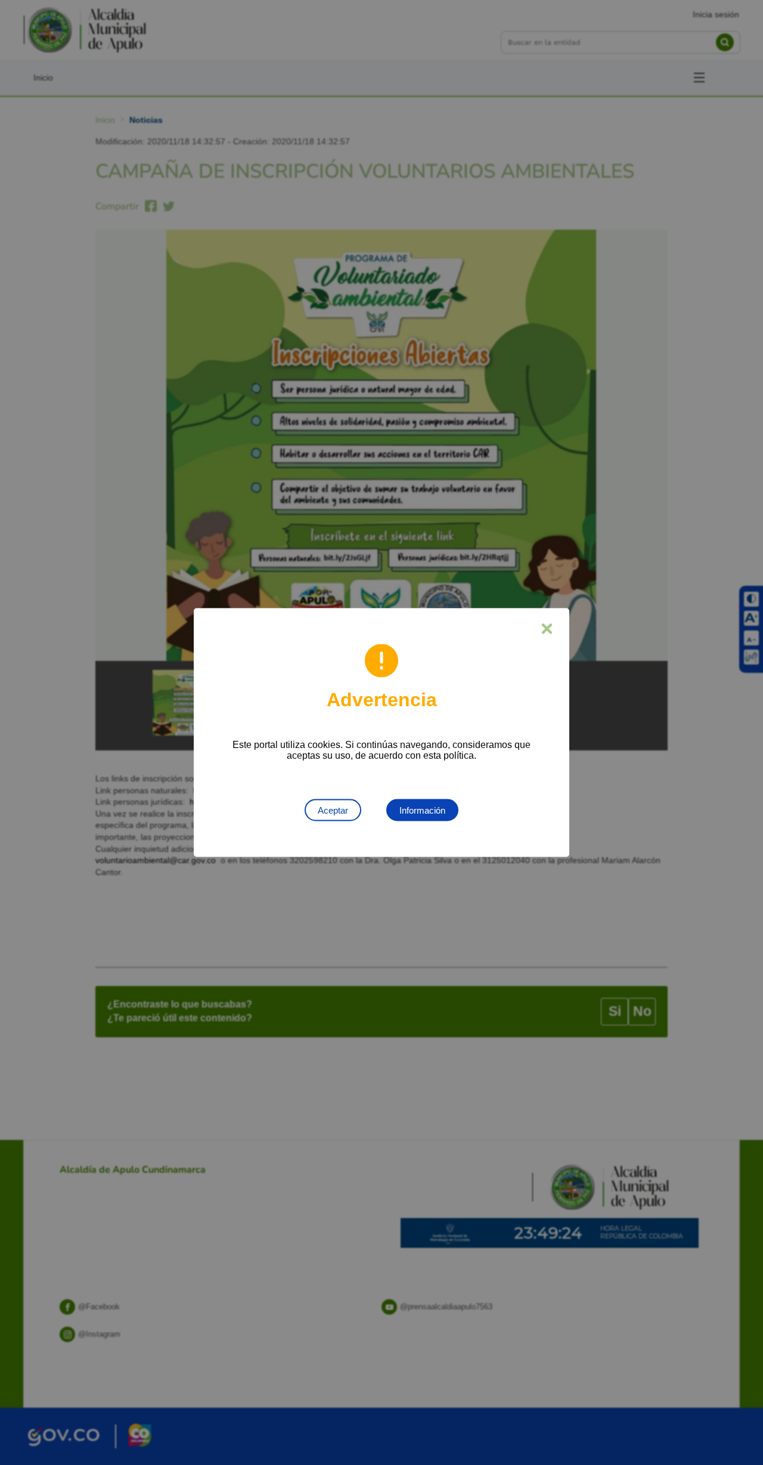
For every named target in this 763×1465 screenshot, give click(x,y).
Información (422, 810)
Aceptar (333, 810)
